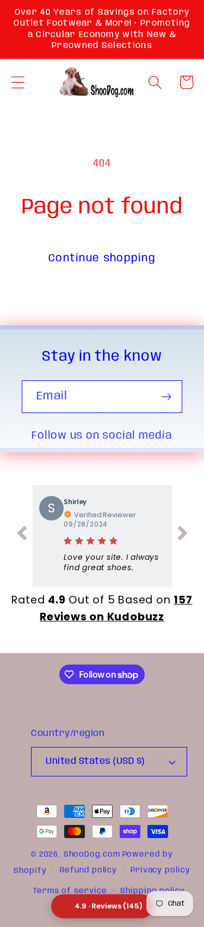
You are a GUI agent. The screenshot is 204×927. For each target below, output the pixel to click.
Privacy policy (160, 870)
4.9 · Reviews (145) (109, 906)
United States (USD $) (95, 761)
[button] (17, 82)
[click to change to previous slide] (22, 535)
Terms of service (70, 891)
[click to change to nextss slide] (183, 535)
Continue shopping (102, 258)
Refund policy (88, 870)
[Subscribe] (166, 397)
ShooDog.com (92, 854)
